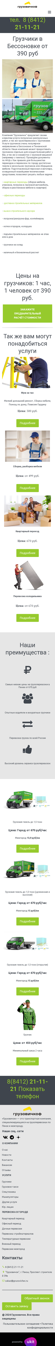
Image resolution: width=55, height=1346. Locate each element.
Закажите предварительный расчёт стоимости (27, 313)
